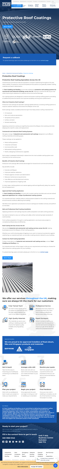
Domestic (29, 1)
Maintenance (23, 1)
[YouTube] (17, 442)
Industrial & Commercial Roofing (14, 5)
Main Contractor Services (23, 5)
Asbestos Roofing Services (37, 5)
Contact (49, 1)
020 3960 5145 (8, 438)
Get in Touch (7, 26)
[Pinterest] (20, 442)
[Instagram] (13, 442)
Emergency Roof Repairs (30, 6)
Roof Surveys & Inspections (53, 6)
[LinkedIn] (23, 442)
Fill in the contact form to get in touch (19, 434)
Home (3, 73)
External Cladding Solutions (44, 5)
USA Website (54, 2)
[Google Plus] (10, 442)
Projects (35, 1)
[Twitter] (7, 442)
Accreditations (42, 1)
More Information (23, 466)
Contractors (16, 1)
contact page (44, 60)
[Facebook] (4, 442)
